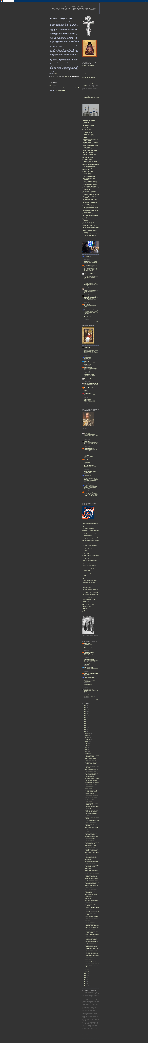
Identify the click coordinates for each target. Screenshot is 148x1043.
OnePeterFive (87, 393)
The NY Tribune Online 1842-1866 (90, 591)
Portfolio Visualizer (86, 577)
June (86, 745)
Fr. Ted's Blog (87, 256)
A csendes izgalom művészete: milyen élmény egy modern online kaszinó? (91, 284)
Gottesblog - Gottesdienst (90, 378)
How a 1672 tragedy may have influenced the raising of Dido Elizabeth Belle (90, 487)
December (87, 733)
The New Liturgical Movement (91, 383)
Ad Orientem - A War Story (88, 528)
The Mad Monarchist (89, 689)
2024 (85, 709)
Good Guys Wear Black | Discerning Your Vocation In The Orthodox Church (91, 297)
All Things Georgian (89, 485)
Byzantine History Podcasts (88, 538)
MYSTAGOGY (87, 304)
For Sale (87, 831)
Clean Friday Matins (89, 776)
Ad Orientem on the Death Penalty (90, 537)
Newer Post (51, 87)
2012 (85, 973)
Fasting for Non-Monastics (88, 152)
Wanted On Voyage (88, 492)
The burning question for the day (92, 963)
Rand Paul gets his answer (91, 894)
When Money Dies (86, 606)
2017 (85, 723)
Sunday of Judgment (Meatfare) (92, 873)
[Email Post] (70, 76)
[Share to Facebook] (77, 76)
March (86, 751)
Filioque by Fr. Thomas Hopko (89, 154)
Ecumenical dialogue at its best (92, 778)
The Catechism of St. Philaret (89, 191)
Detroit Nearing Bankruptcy (91, 961)
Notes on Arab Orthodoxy (90, 273)
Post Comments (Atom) (60, 90)
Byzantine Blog (87, 475)
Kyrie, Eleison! (87, 643)
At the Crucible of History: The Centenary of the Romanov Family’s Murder (90, 680)
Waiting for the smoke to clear (91, 870)
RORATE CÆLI (87, 347)
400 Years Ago (88, 898)
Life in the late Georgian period (89, 563)
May (86, 747)
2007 (85, 983)
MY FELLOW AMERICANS (89, 696)
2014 (85, 729)
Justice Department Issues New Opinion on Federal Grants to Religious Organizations (90, 370)
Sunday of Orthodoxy (89, 799)
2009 (85, 979)
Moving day (86, 685)
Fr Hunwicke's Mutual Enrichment (89, 653)
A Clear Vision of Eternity (89, 318)
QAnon (84, 578)
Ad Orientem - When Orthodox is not (90, 530)
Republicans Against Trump (88, 582)
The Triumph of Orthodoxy (91, 780)
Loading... (84, 73)
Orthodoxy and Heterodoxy (90, 647)
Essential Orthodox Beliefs (88, 149)
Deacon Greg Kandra (89, 374)
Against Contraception (87, 127)
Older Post (77, 87)
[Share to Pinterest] (78, 76)
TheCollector (87, 441)
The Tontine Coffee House (88, 597)
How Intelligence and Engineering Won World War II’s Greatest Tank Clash (91, 444)
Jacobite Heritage (86, 558)
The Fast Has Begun (89, 840)
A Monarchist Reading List (88, 526)
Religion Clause (88, 367)
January (87, 971)
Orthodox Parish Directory (88, 171)
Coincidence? (88, 920)
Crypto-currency (86, 543)
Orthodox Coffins (86, 169)
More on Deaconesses (90, 922)
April (86, 749)
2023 (85, 711)
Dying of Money (85, 552)
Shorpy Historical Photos (90, 471)
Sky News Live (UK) (86, 584)
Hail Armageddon (88, 959)
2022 (85, 713)
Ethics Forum (87, 459)
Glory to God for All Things (90, 261)
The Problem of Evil (88, 644)
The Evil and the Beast (89, 456)
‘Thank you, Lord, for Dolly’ (89, 375)
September (87, 739)
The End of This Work (88, 649)
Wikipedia (84, 608)
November (87, 735)
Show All (97, 321)
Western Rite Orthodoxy (87, 224)
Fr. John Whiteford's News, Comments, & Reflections (90, 266)
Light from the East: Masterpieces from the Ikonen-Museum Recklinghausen (91, 291)
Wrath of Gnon (85, 611)
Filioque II (84, 156)
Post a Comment (52, 85)
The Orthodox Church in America (89, 214)
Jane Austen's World (89, 465)
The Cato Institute (86, 587)
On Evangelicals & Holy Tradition (89, 161)
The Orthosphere (88, 357)
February (87, 969)
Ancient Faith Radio (86, 129)
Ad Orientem (74, 6)
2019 (85, 719)
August (87, 741)
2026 (85, 705)
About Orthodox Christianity (88, 125)
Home (64, 87)
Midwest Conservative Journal (91, 694)
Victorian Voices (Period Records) (90, 603)
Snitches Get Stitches (88, 380)
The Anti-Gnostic (88, 684)
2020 (85, 717)
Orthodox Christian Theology (91, 310)
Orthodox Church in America (88, 65)
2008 (85, 981)
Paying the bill (88, 859)
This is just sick (88, 896)
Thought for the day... (90, 786)
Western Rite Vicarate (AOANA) (89, 225)
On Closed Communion (87, 159)
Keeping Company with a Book (90, 262)
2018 (85, 721)
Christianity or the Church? (88, 134)
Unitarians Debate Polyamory (91, 797)
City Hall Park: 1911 (88, 472)
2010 (85, 977)
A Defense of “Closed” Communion (90, 124)
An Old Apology (87, 358)
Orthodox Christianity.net (88, 168)
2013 (85, 731)
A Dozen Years (87, 674)
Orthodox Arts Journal (89, 289)
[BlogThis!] (74, 76)
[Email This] (72, 76)
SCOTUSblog (87, 433)
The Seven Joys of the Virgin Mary (91, 384)
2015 (85, 727)
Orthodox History (88, 282)
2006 (85, 985)
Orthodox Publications (87, 173)
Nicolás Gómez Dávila (87, 572)
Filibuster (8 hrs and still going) (92, 911)
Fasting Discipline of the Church (89, 150)
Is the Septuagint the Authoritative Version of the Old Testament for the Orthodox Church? (91, 269)
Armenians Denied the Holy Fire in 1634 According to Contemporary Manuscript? (91, 312)
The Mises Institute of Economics (90, 589)
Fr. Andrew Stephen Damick (90, 316)
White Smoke (88, 868)
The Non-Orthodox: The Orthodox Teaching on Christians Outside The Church (90, 207)
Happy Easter (88, 753)
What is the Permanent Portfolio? (89, 604)
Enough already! (88, 788)
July (86, 743)
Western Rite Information (88, 222)
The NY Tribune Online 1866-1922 (90, 592)
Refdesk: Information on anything (89, 580)
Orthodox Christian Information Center (90, 163)
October (87, 737)
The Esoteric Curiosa (89, 659)
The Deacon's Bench (89, 667)
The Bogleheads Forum (87, 585)
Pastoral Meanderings (89, 387)
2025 (85, 707)
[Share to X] (75, 76)
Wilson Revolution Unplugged (91, 673)
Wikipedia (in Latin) (86, 610)
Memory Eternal (88, 801)
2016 (85, 725)
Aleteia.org (86, 361)
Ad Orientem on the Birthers (88, 532)
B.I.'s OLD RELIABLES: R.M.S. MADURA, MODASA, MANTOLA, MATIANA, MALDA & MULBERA (91, 494)
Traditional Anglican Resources (89, 599)
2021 (85, 715)
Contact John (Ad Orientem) (88, 77)
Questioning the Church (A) (90, 258)
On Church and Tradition (87, 157)
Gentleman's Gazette (87, 553)
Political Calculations (89, 448)
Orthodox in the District (89, 677)
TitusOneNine (87, 399)
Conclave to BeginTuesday (91, 889)
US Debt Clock (85, 601)
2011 (85, 975)
